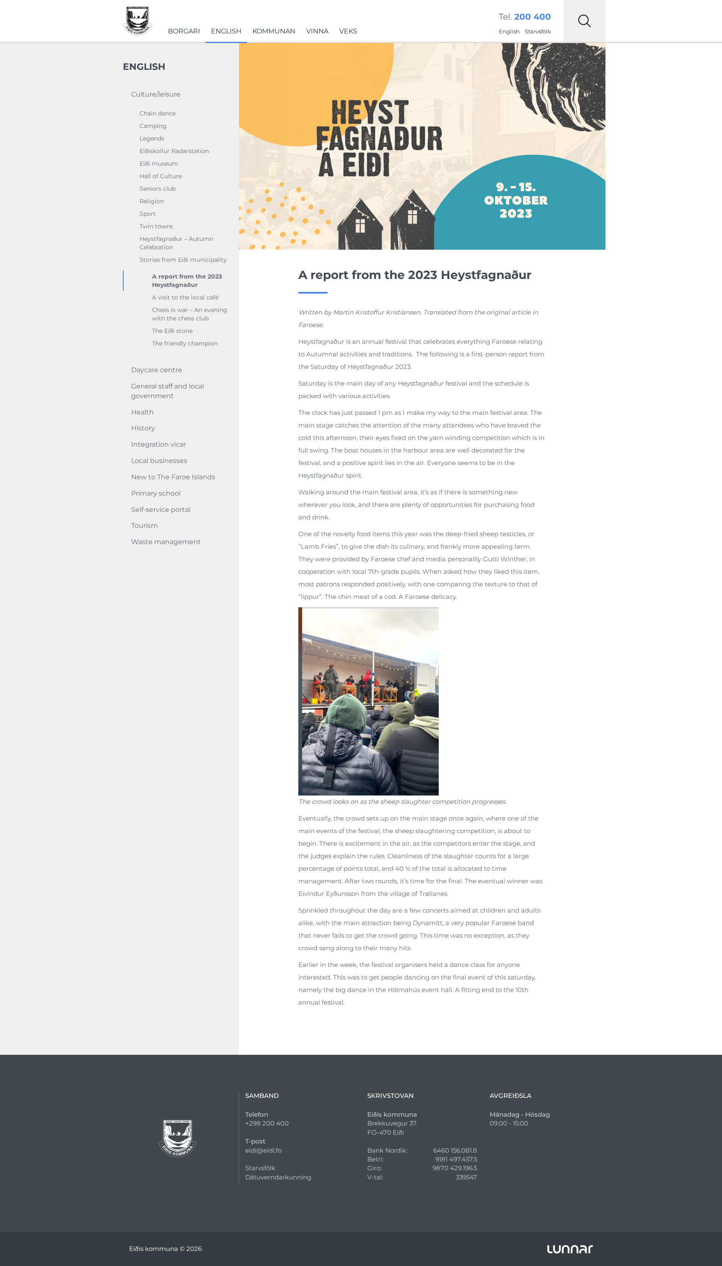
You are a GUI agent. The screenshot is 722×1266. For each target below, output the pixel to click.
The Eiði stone (172, 331)
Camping (153, 126)
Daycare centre (156, 370)
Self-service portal (161, 510)
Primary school (155, 493)
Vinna (317, 31)
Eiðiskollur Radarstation (174, 151)
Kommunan (273, 31)
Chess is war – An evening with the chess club (189, 314)
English (226, 31)
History (143, 428)
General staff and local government (167, 391)
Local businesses (159, 461)
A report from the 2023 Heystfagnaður (187, 281)
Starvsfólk (538, 31)
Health (142, 412)
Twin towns (156, 226)
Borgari (184, 31)
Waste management (166, 542)
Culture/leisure (155, 94)
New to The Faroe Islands (173, 477)
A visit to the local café (185, 297)
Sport (148, 213)
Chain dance (157, 113)
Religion (152, 201)
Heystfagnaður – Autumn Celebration (176, 243)
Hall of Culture (161, 176)
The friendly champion (185, 343)
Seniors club (157, 188)
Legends (152, 138)
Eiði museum (159, 163)
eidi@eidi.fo (263, 1150)
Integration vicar (158, 444)
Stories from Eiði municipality (183, 259)
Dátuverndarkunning (278, 1177)
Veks (348, 31)
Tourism (144, 525)
